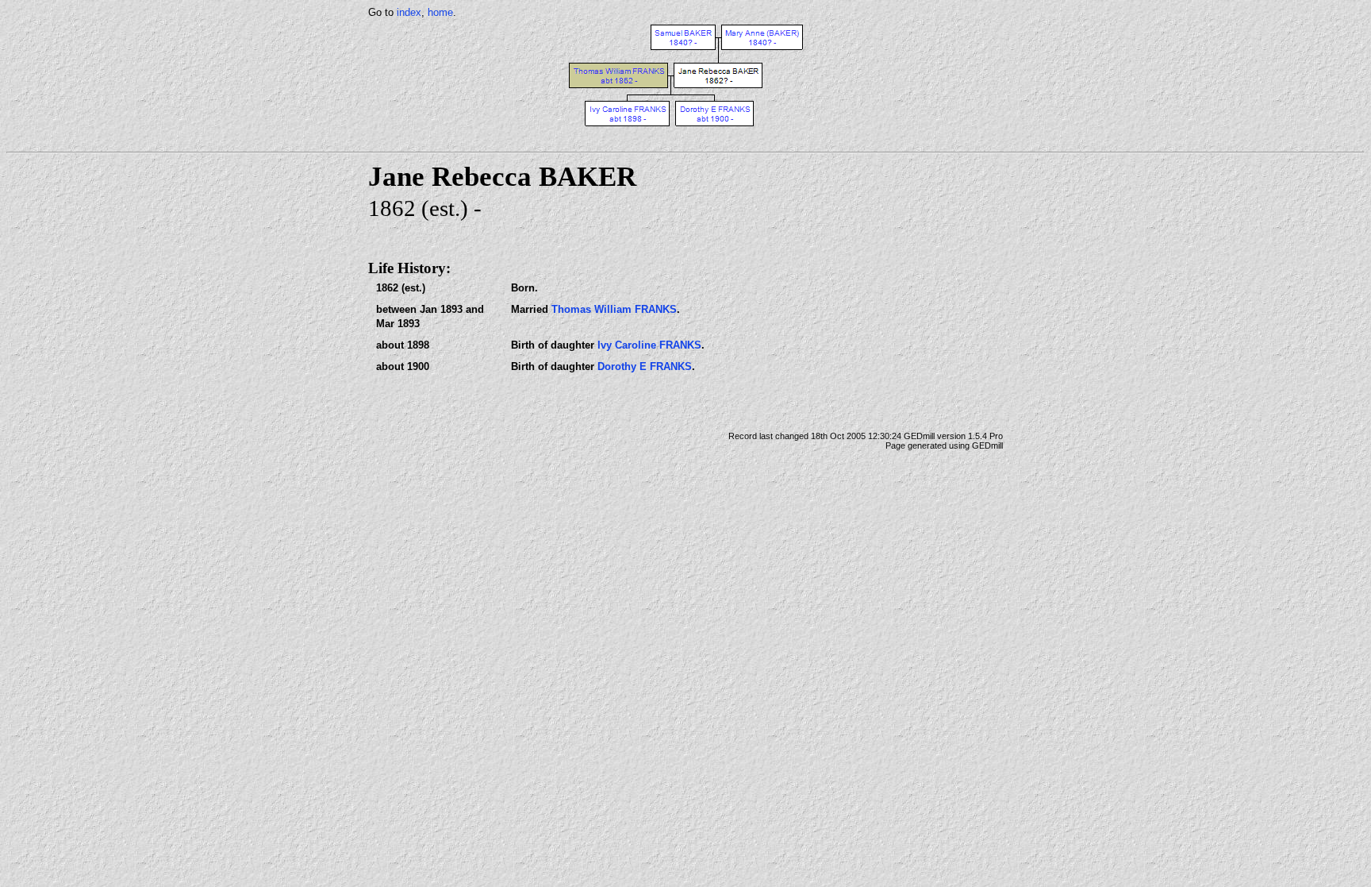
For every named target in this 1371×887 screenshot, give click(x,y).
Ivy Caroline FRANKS (649, 345)
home (440, 12)
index (409, 12)
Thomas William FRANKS (614, 309)
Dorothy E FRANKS (644, 366)
